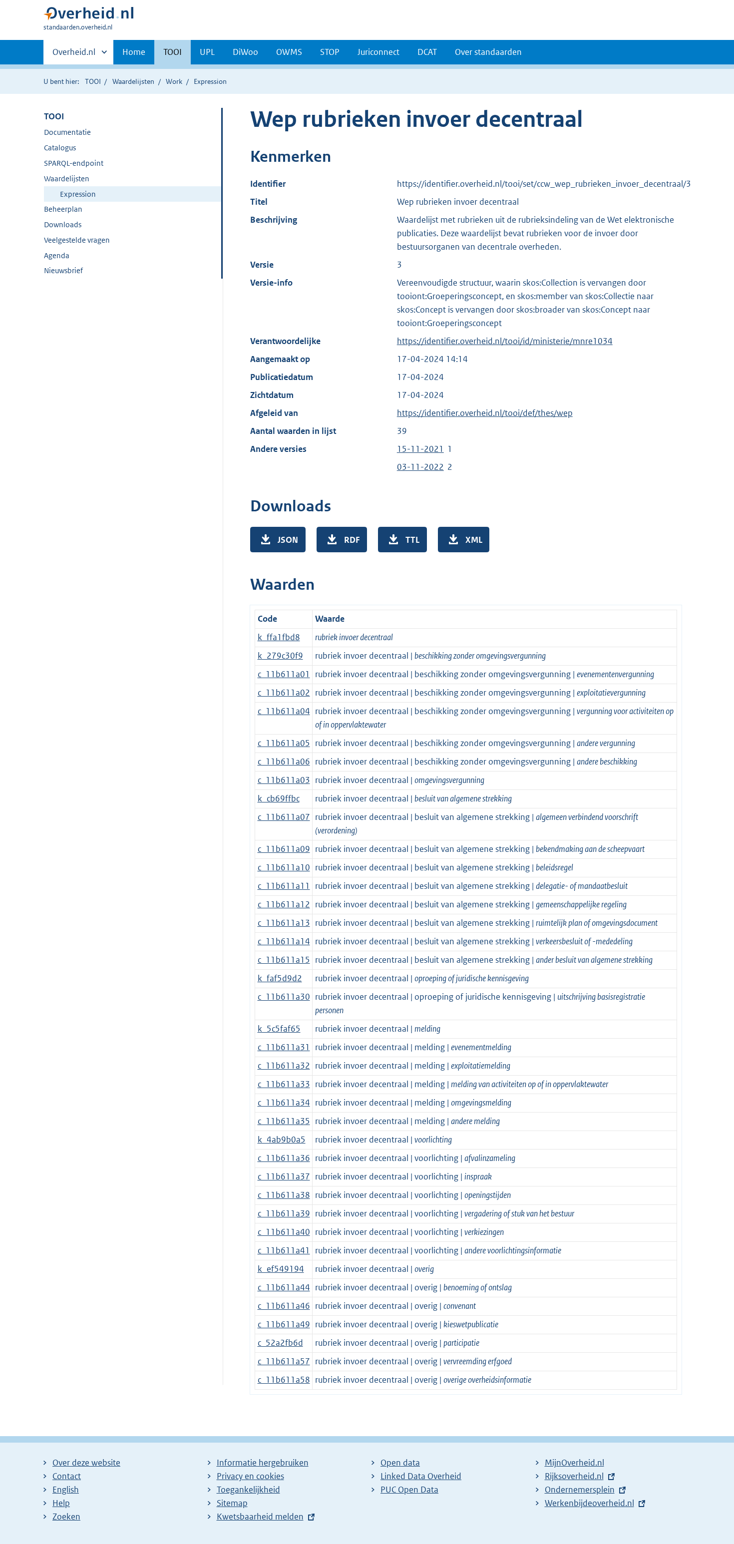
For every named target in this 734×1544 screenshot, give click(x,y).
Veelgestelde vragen (77, 240)
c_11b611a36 (284, 1158)
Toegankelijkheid (248, 1489)
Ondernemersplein (580, 1489)
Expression (78, 194)
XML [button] (473, 539)
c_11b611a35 (284, 1121)
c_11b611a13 (284, 922)
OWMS (289, 51)
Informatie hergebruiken (263, 1462)
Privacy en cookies (250, 1476)
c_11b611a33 (284, 1084)
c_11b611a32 (284, 1065)
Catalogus (60, 147)
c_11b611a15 (284, 959)
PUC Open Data (409, 1489)
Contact (66, 1476)
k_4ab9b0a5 (282, 1139)
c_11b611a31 (284, 1047)
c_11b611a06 (284, 761)
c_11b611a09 (284, 848)
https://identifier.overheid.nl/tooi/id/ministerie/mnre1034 (505, 341)
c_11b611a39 (284, 1213)
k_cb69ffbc (279, 798)
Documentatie (67, 132)
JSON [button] (288, 539)
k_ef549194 (281, 1268)
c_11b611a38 (284, 1194)
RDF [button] (352, 539)
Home (133, 51)
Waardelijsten (133, 81)
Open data (400, 1462)
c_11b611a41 (284, 1250)
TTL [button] (412, 539)
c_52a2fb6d (280, 1342)
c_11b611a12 (284, 904)
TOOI (172, 51)
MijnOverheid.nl (574, 1462)
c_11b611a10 (284, 867)
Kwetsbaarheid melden (260, 1516)
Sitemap (232, 1503)
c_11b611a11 (284, 885)
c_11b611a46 (284, 1305)
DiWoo (245, 51)
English (65, 1489)
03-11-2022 (420, 466)
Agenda (56, 255)
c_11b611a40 (284, 1231)
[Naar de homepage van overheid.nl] (88, 15)
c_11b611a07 (284, 816)
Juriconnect (378, 51)
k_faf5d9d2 (280, 978)
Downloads (62, 224)
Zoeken (66, 1516)
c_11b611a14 (284, 941)
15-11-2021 (420, 448)
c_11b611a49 (284, 1324)
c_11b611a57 (284, 1361)
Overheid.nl (73, 55)
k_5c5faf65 (279, 1028)
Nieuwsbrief (63, 270)
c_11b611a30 (284, 996)
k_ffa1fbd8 (279, 637)
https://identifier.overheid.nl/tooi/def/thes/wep (485, 412)
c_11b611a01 (284, 674)
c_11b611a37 (284, 1176)
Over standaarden (488, 51)
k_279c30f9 (280, 655)
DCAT (427, 51)
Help (61, 1503)
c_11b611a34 (284, 1102)
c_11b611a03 (284, 779)
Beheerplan (63, 209)
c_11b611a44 (284, 1287)
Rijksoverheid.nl (574, 1476)
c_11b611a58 (284, 1379)
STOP (330, 51)
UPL (207, 51)
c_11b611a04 (284, 711)
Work (174, 81)
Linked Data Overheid (420, 1476)
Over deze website (86, 1462)
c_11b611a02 (284, 692)
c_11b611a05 (284, 743)
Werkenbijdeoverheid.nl (589, 1503)
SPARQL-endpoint (73, 163)
